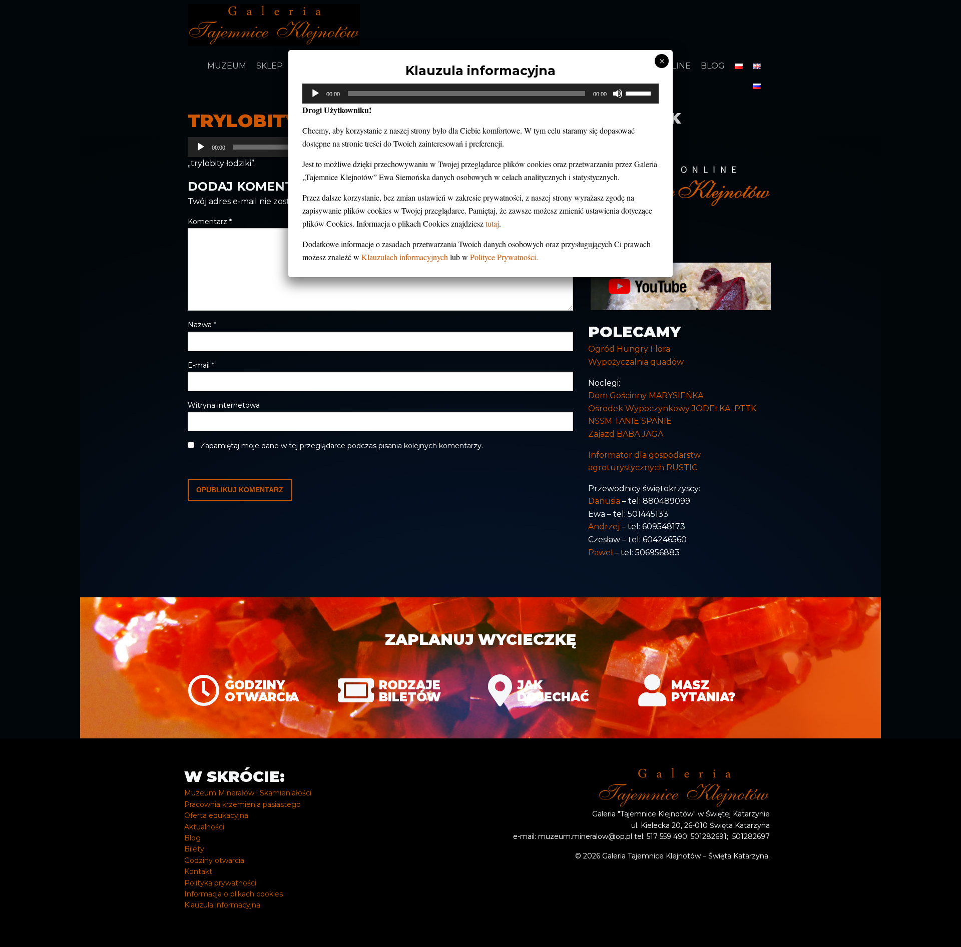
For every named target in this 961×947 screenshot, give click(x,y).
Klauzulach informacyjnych (404, 257)
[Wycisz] (618, 94)
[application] (480, 94)
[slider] (640, 93)
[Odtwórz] (315, 94)
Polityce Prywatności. (504, 257)
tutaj (492, 223)
